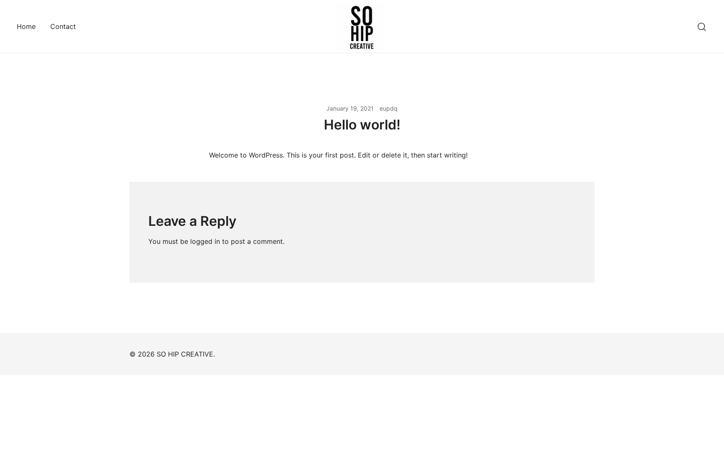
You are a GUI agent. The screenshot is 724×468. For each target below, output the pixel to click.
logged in (205, 241)
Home (26, 26)
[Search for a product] (702, 26)
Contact (63, 26)
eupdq (389, 108)
